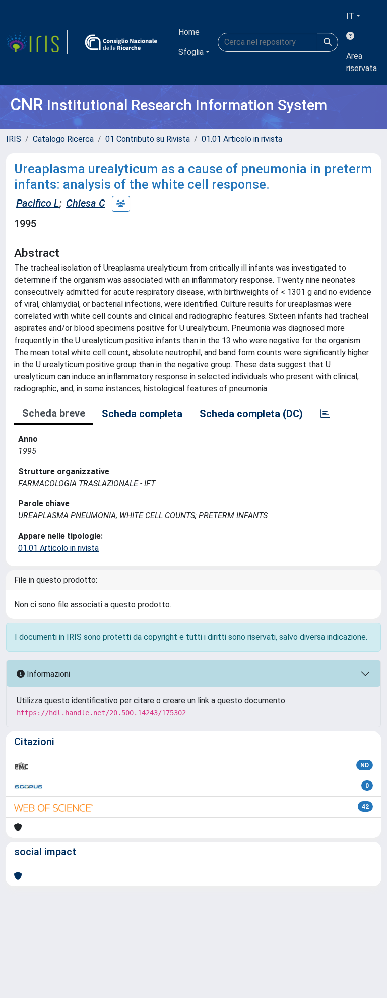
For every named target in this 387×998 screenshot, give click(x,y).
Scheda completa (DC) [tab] (251, 414)
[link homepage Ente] (121, 42)
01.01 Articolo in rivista (242, 139)
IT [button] (350, 16)
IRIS (13, 139)
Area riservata (361, 62)
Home (189, 32)
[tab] (325, 413)
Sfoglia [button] (191, 52)
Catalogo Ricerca (63, 139)
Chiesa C (85, 203)
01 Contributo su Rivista (147, 139)
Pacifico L (37, 203)
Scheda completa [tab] (142, 414)
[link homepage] (37, 42)
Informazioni (47, 674)
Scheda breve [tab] (53, 413)
